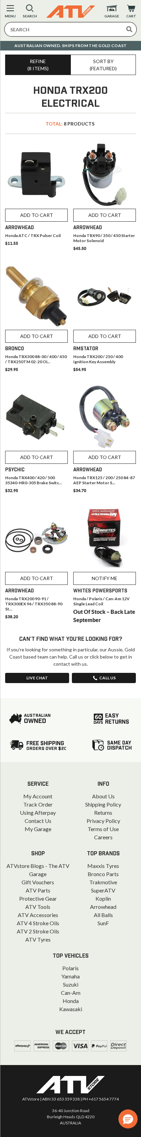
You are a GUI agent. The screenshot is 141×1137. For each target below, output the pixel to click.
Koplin (103, 898)
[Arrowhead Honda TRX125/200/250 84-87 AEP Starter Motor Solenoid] (104, 417)
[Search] (129, 29)
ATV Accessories (38, 915)
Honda (71, 1001)
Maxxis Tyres (103, 865)
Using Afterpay (38, 812)
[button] (128, 1118)
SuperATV (103, 890)
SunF (103, 923)
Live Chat (37, 677)
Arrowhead (103, 906)
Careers (103, 837)
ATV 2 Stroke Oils (38, 931)
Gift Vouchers (38, 882)
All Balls (103, 915)
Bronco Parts (103, 874)
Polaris (70, 968)
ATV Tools (37, 906)
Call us (107, 677)
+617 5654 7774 (104, 1099)
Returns (103, 812)
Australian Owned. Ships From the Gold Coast (70, 45)
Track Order (38, 804)
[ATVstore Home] (70, 1084)
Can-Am (70, 992)
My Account (37, 796)
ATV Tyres (38, 939)
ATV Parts (38, 890)
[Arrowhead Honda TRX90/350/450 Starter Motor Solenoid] (104, 175)
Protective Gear (38, 898)
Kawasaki (70, 1009)
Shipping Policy (103, 804)
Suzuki (70, 984)
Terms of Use (103, 829)
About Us (103, 796)
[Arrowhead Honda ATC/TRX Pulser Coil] (36, 175)
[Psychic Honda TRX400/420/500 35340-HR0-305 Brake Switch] (36, 417)
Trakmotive (103, 882)
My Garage (38, 829)
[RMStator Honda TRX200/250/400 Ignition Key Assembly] (104, 296)
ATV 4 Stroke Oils (38, 923)
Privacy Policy (103, 820)
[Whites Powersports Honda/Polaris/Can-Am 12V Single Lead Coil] (104, 538)
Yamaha (70, 976)
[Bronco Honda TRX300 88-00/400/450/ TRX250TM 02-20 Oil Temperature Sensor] (36, 296)
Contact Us (38, 820)
